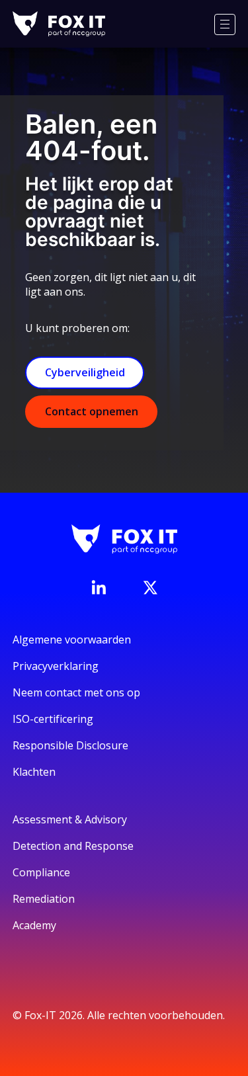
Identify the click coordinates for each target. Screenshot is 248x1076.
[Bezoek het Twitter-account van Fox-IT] (150, 587)
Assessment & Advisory (70, 819)
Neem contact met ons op (76, 692)
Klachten (34, 772)
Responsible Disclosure (70, 745)
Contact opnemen (91, 411)
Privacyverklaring (56, 666)
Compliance (41, 872)
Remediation (44, 898)
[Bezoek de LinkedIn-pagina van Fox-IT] (98, 587)
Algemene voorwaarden (72, 639)
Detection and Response (73, 846)
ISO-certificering (53, 719)
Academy (34, 925)
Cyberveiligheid (85, 372)
